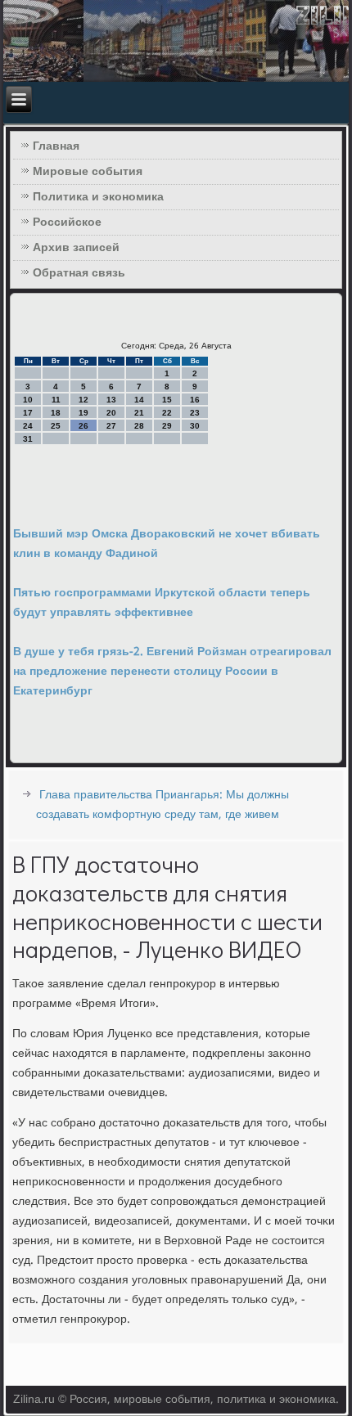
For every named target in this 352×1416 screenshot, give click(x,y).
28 (139, 425)
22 (167, 412)
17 (28, 412)
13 (111, 399)
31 (28, 438)
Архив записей (76, 248)
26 (83, 425)
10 (28, 399)
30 (195, 425)
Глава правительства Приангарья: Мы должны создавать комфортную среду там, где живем (162, 805)
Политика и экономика (98, 197)
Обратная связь (79, 273)
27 (111, 425)
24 (28, 425)
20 (111, 412)
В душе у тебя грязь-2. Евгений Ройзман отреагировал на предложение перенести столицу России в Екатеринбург (172, 671)
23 (195, 412)
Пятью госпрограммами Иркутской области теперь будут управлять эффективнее (161, 603)
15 (167, 399)
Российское (67, 222)
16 (195, 399)
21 (139, 412)
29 (167, 425)
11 (56, 399)
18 (56, 412)
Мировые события (87, 172)
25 (56, 425)
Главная (56, 146)
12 (83, 399)
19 (83, 412)
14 (139, 399)
